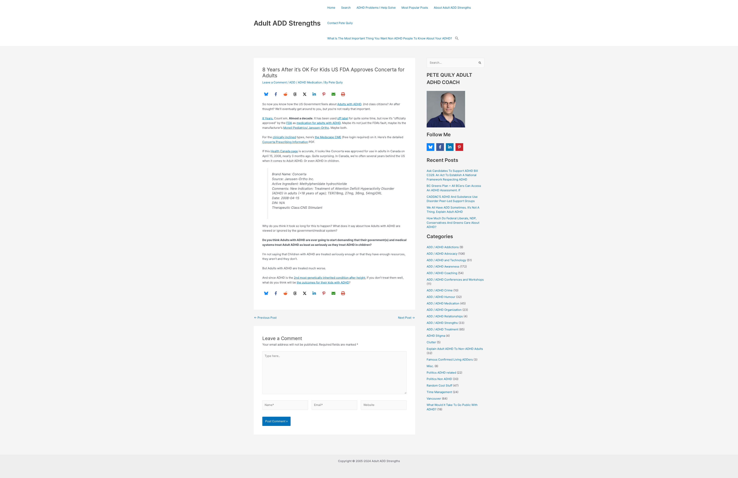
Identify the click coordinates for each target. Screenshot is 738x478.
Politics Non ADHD (439, 379)
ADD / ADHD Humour (441, 297)
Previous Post (265, 317)
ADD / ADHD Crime (440, 290)
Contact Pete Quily (340, 23)
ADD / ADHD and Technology (446, 260)
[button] (457, 38)
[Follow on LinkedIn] (450, 147)
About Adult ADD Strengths (452, 7)
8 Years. (267, 118)
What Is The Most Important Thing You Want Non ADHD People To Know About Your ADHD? (389, 38)
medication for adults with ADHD (319, 123)
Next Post (406, 317)
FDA (289, 123)
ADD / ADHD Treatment (442, 329)
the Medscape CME (328, 137)
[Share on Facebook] (276, 94)
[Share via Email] (333, 94)
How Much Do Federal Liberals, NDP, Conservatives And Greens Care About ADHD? (453, 222)
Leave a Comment (274, 82)
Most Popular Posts (414, 7)
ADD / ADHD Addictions (443, 247)
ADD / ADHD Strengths (442, 323)
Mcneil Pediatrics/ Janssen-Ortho (306, 128)
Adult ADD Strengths (287, 23)
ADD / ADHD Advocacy (442, 253)
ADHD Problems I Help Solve (376, 7)
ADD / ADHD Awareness (443, 266)
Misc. (430, 366)
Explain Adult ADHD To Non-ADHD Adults (455, 349)
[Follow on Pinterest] (459, 147)
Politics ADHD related (441, 372)
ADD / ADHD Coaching (442, 273)
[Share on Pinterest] (324, 94)
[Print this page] (343, 94)
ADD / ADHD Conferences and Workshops (455, 279)
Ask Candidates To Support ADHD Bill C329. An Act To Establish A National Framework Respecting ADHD (452, 175)
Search (346, 7)
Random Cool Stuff (439, 385)
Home (331, 7)
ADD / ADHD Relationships (445, 316)
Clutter (431, 342)
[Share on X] (304, 94)
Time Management (439, 392)
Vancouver (434, 398)
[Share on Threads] (295, 94)
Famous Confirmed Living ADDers (450, 359)
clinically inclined (284, 137)
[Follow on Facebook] (440, 147)
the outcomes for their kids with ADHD (323, 282)
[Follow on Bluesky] (430, 147)
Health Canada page (284, 151)
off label (342, 118)
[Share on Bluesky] (266, 94)
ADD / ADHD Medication (305, 82)
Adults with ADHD (349, 104)
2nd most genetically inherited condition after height (329, 277)
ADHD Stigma (436, 336)
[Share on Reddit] (285, 94)
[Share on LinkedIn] (314, 94)
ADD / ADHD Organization (444, 310)
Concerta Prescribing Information (285, 142)
